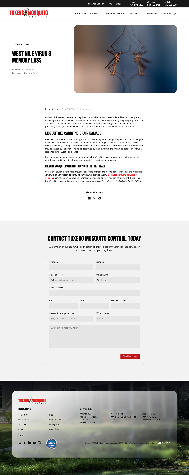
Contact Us (151, 13)
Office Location (103, 313)
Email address (56, 274)
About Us (78, 13)
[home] (39, 13)
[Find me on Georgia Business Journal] (51, 444)
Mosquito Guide (114, 13)
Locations (134, 13)
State (82, 300)
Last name (101, 261)
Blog (118, 3)
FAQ (110, 3)
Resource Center (95, 3)
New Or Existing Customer (62, 313)
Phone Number (103, 274)
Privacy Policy (55, 424)
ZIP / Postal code (119, 300)
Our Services (23, 419)
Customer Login (169, 13)
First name (54, 261)
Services (94, 13)
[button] (80, 13)
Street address (56, 287)
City (51, 300)
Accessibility (54, 429)
